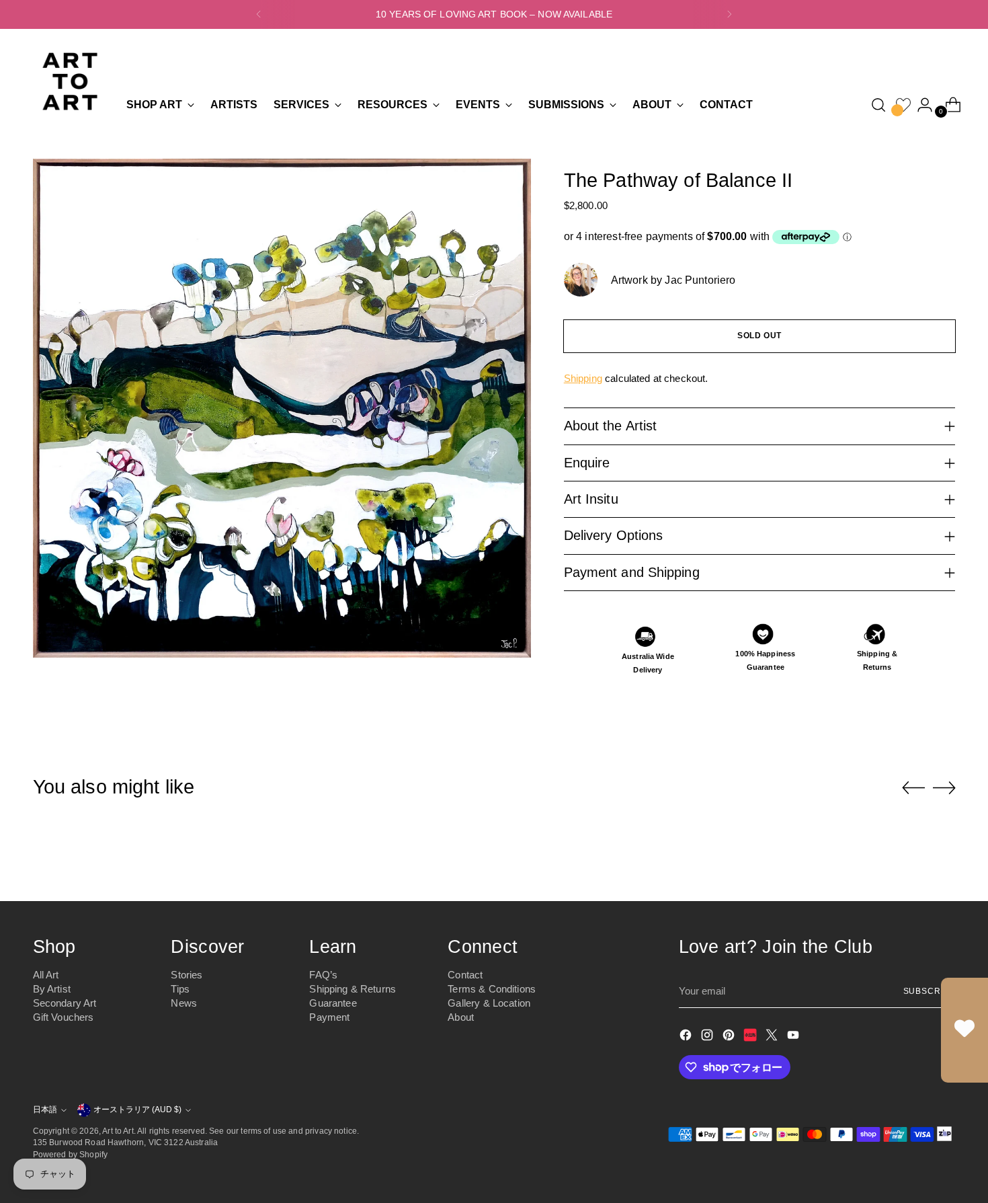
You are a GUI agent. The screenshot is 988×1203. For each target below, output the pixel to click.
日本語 (45, 1109)
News (184, 1003)
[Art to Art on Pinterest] (730, 1037)
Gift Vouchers (63, 1017)
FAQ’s (323, 974)
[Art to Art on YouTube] (794, 1037)
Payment (329, 1017)
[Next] (729, 14)
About (461, 1017)
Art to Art (118, 1130)
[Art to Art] (70, 81)
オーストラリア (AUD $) (137, 1109)
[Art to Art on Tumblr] (751, 1037)
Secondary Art (65, 1003)
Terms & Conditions (492, 989)
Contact (465, 974)
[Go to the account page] (919, 104)
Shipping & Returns (352, 989)
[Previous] (259, 14)
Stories (186, 974)
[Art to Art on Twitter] (773, 1037)
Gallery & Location (489, 1003)
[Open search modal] (878, 104)
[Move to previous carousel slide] (913, 788)
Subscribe (929, 990)
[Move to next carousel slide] (944, 787)
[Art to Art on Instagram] (708, 1037)
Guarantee (332, 1003)
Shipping (583, 378)
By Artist (52, 989)
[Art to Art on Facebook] (687, 1037)
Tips (180, 989)
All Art (46, 974)
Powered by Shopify (70, 1154)
